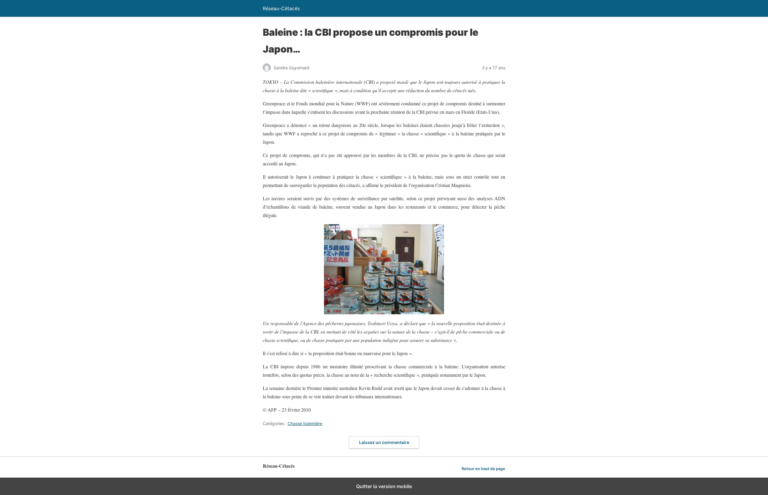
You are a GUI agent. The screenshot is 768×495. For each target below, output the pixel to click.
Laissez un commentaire (384, 442)
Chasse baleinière (305, 423)
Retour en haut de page (483, 468)
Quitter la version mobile (384, 486)
